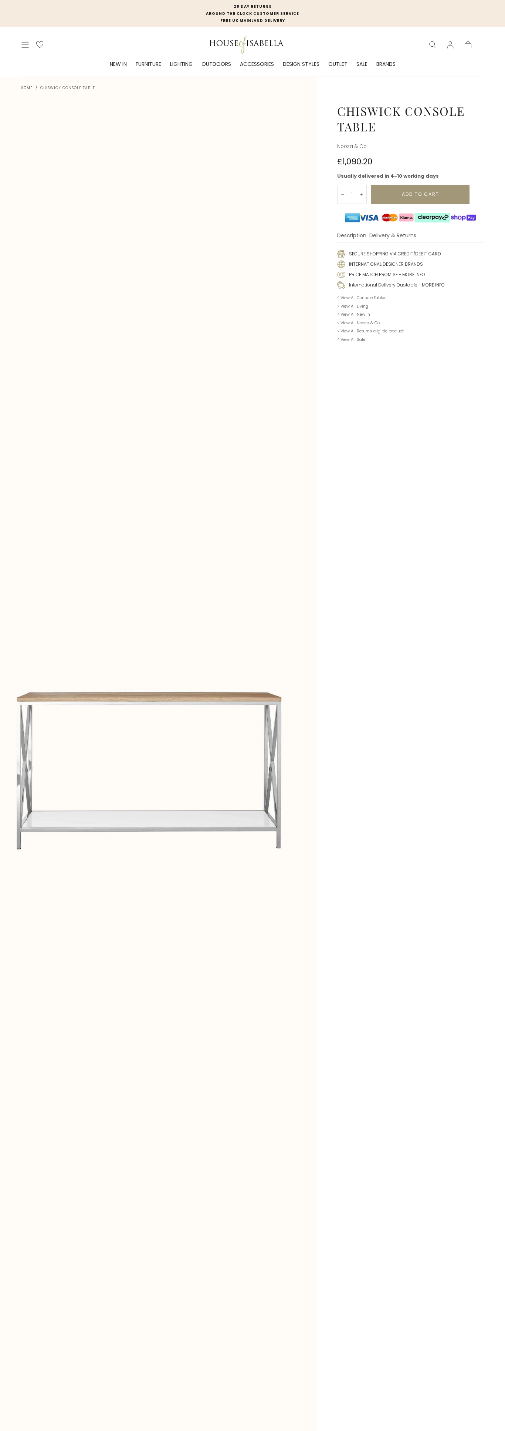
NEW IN (118, 64)
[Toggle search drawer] (432, 44)
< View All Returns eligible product (370, 331)
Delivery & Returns (392, 236)
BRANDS (386, 64)
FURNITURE (148, 64)
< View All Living (352, 306)
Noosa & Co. (352, 146)
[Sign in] (450, 44)
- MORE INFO (411, 274)
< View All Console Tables (362, 298)
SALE (361, 64)
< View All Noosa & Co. (358, 323)
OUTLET (338, 64)
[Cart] (468, 44)
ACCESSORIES (257, 64)
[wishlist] (39, 44)
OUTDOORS (216, 64)
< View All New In (353, 314)
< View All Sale (351, 339)
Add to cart (420, 194)
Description (351, 236)
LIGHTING (181, 64)
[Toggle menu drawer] (25, 44)
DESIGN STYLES (301, 64)
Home (27, 88)
